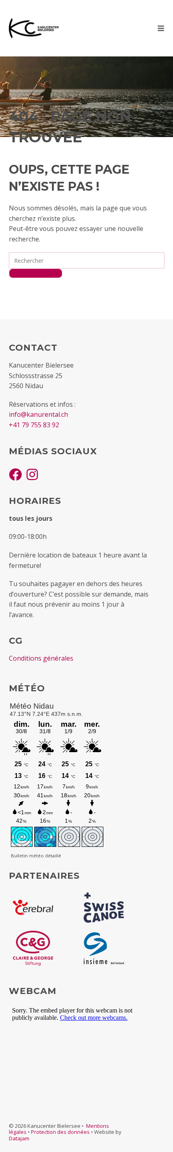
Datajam (19, 1138)
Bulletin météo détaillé (36, 856)
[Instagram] (32, 474)
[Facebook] (15, 474)
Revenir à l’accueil (35, 273)
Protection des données (60, 1131)
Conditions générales (41, 658)
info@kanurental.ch (38, 414)
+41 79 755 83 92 (34, 424)
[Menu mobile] (161, 28)
